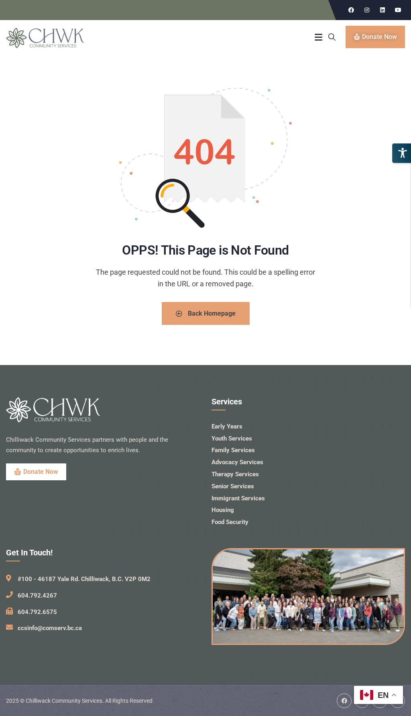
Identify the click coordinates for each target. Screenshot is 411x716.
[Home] (45, 38)
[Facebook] (351, 10)
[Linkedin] (382, 10)
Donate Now (40, 471)
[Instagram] (367, 10)
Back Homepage (211, 313)
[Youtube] (398, 10)
